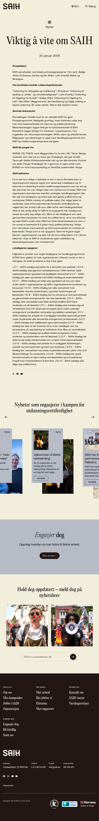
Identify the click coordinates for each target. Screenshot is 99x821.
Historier (41, 703)
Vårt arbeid (43, 692)
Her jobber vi (44, 698)
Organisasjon (11, 709)
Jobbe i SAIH (11, 703)
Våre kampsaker (13, 698)
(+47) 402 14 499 (38, 767)
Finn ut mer (49, 555)
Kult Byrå (26, 801)
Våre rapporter (45, 709)
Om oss (7, 692)
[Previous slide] (6, 417)
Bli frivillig (9, 730)
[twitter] (13, 373)
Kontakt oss (76, 692)
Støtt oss (8, 735)
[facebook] (17, 373)
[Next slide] (93, 417)
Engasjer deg (11, 724)
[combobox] (76, 6)
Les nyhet (41, 478)
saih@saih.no (54, 767)
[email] (22, 373)
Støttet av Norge (87, 806)
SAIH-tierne (76, 698)
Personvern (8, 785)
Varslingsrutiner (79, 703)
